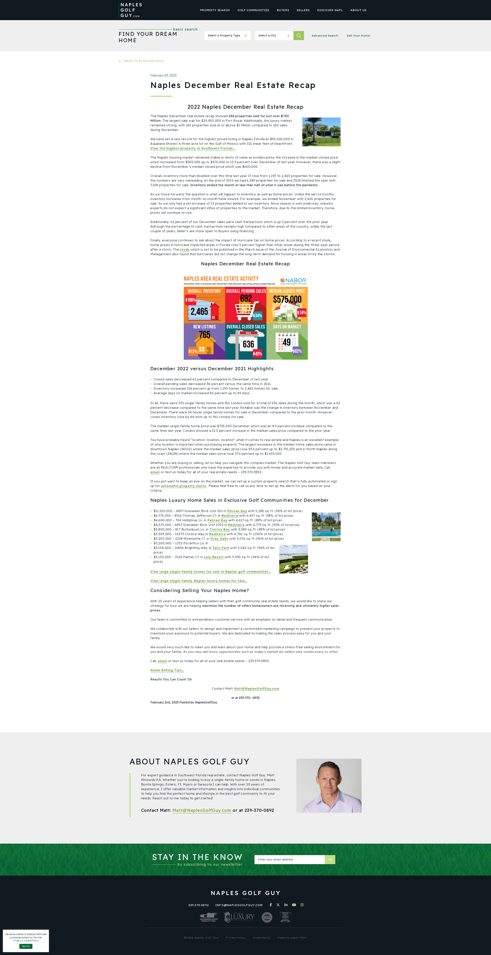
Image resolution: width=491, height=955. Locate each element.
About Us (358, 10)
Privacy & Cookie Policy (26, 940)
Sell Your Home (358, 35)
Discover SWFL (330, 10)
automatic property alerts (183, 486)
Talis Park (220, 548)
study (185, 249)
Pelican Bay (237, 511)
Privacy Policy (236, 937)
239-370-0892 (259, 810)
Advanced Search (325, 35)
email (155, 472)
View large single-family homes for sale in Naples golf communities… (210, 571)
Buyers (283, 10)
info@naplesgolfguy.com (239, 905)
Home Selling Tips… (167, 670)
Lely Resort (214, 557)
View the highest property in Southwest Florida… (192, 148)
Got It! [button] (26, 946)
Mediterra (230, 515)
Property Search (215, 10)
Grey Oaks (219, 538)
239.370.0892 (198, 905)
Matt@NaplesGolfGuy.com (256, 688)
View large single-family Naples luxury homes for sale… (198, 581)
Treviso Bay (219, 529)
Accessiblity (261, 937)
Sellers (303, 10)
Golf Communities (253, 10)
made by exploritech (292, 937)
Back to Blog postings (144, 61)
